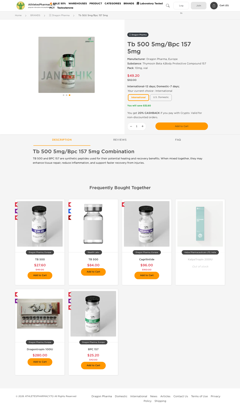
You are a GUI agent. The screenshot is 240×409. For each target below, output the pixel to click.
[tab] (61, 140)
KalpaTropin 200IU (200, 259)
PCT (52, 7)
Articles (165, 396)
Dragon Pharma (102, 396)
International (138, 396)
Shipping (160, 401)
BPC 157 (93, 349)
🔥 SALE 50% (58, 3)
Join (198, 5)
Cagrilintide (146, 259)
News (153, 396)
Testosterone (65, 7)
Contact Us (180, 396)
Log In (181, 6)
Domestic (121, 396)
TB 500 (40, 259)
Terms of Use (199, 396)
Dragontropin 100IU (40, 349)
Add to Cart (181, 126)
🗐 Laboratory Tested (150, 3)
